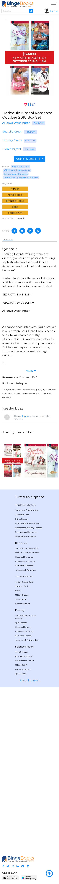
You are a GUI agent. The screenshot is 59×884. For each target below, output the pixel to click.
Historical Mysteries (24, 528)
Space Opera (20, 674)
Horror (18, 590)
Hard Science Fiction (24, 661)
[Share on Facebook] (14, 231)
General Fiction (24, 576)
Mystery (31, 505)
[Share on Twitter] (22, 231)
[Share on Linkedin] (30, 231)
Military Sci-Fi (21, 665)
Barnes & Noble (15, 201)
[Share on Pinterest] (38, 231)
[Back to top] (49, 873)
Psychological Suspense (26, 532)
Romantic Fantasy (23, 636)
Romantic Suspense (24, 566)
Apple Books (15, 195)
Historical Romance (24, 557)
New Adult (33, 640)
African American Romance (17, 170)
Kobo (15, 207)
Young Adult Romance (25, 570)
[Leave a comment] (33, 104)
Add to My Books (26, 158)
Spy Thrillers (32, 510)
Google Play (15, 213)
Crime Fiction (21, 519)
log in (25, 416)
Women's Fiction (22, 603)
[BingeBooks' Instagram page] (13, 866)
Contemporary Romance (15, 174)
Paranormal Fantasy (24, 631)
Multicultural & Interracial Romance (20, 177)
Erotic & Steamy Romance (27, 552)
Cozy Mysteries (22, 515)
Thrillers (20, 505)
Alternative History (23, 656)
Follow (39, 123)
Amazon (15, 189)
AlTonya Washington (16, 123)
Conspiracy (20, 510)
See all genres (29, 680)
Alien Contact (21, 652)
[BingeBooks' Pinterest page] (28, 866)
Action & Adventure (24, 582)
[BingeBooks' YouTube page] (22, 866)
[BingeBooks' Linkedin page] (17, 866)
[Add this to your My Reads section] (29, 104)
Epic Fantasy (21, 623)
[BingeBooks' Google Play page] (29, 877)
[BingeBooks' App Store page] (10, 877)
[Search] (31, 11)
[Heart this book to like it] (25, 104)
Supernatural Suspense (25, 536)
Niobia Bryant (11, 149)
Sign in (53, 11)
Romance (21, 543)
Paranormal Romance (25, 561)
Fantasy (20, 610)
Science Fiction (24, 646)
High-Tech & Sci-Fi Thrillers (27, 523)
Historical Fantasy (23, 627)
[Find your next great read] (17, 4)
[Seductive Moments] (35, 457)
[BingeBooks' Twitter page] (8, 866)
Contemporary (22, 615)
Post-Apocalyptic (23, 669)
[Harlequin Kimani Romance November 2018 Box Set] (12, 457)
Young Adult (20, 599)
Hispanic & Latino (20, 166)
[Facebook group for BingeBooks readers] (3, 866)
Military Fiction (22, 595)
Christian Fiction (22, 586)
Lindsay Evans (12, 140)
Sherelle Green (12, 131)
